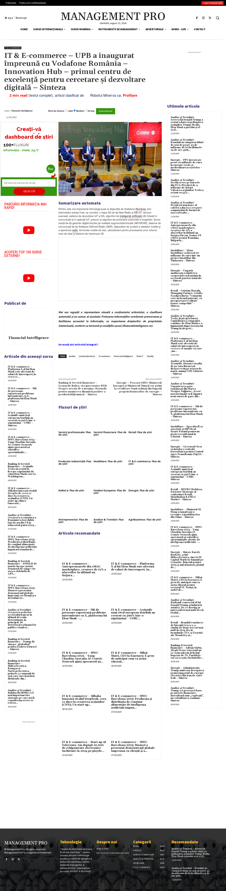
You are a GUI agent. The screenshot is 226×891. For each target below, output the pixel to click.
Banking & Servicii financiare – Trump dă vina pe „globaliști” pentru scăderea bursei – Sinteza (22, 644)
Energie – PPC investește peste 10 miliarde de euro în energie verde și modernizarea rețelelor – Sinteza (186, 165)
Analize (72, 356)
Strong (91, 110)
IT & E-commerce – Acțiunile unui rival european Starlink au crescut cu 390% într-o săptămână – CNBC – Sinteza (21, 419)
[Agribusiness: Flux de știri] (145, 507)
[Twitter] (210, 18)
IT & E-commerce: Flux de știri (145, 462)
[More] (118, 366)
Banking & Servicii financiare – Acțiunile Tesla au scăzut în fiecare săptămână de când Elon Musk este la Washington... (22, 470)
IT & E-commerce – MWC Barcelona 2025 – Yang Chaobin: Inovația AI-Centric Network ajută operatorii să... (82, 657)
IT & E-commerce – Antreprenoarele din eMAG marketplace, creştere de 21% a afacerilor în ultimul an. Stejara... (84, 569)
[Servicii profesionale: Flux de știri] (75, 420)
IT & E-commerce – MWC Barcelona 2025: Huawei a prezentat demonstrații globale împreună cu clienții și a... (133, 747)
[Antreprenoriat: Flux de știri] (75, 507)
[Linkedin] (110, 366)
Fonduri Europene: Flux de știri (110, 492)
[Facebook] (196, 18)
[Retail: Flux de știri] (145, 420)
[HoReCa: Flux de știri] (75, 478)
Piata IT (139, 356)
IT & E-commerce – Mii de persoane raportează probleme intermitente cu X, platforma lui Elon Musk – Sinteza (22, 394)
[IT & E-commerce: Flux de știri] (145, 449)
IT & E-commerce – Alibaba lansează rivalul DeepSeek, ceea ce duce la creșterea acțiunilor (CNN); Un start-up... (84, 700)
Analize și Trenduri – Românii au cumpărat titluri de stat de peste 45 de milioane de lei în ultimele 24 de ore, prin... (187, 145)
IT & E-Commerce (13, 48)
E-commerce (104, 356)
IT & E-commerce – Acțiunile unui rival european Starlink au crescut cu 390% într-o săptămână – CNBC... (133, 614)
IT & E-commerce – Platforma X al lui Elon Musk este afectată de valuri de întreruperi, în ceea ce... (22, 371)
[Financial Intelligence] (28, 322)
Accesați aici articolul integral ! (78, 344)
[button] (217, 18)
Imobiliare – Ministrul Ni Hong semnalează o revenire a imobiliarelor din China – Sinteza (186, 513)
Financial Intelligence (21, 110)
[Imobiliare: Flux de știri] (110, 449)
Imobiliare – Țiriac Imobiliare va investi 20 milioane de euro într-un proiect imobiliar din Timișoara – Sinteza (185, 255)
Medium (80, 110)
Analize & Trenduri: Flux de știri (109, 521)
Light (70, 110)
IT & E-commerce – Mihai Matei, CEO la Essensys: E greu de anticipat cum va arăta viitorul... (132, 657)
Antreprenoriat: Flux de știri (73, 521)
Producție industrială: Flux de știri (74, 462)
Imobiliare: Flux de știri (108, 461)
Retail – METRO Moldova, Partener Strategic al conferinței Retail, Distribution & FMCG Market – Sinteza (187, 494)
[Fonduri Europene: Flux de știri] (110, 478)
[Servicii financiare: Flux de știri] (110, 420)
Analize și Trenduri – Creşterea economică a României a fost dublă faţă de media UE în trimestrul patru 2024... (22, 520)
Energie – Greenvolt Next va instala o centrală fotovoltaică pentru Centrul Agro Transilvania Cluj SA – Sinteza (187, 451)
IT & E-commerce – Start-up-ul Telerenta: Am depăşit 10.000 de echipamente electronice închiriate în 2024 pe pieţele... (84, 747)
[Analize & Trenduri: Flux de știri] (110, 507)
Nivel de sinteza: (56, 110)
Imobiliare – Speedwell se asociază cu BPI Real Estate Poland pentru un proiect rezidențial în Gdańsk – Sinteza (187, 431)
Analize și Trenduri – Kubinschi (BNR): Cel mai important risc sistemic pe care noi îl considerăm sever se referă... (21, 696)
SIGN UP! (29, 191)
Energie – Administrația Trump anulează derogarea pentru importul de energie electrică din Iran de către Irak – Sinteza (187, 673)
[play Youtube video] (28, 230)
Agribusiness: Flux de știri (145, 519)
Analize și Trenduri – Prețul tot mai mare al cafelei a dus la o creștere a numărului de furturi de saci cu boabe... (186, 207)
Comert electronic (87, 356)
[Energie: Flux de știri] (145, 478)
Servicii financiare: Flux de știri (110, 433)
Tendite (150, 356)
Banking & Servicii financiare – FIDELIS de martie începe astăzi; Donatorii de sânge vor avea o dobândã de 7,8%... (22, 567)
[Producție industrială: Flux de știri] (75, 449)
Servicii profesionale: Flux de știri (74, 433)
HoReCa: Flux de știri (71, 490)
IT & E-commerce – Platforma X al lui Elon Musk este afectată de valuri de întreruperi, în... (132, 566)
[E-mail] (149, 110)
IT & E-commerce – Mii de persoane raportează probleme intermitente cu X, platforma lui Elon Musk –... (84, 614)
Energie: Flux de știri (141, 490)
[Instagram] (203, 18)
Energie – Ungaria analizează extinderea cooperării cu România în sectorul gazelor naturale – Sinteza (186, 275)
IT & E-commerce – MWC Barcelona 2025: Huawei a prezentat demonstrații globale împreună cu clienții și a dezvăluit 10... (22, 592)
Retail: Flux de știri (140, 432)
